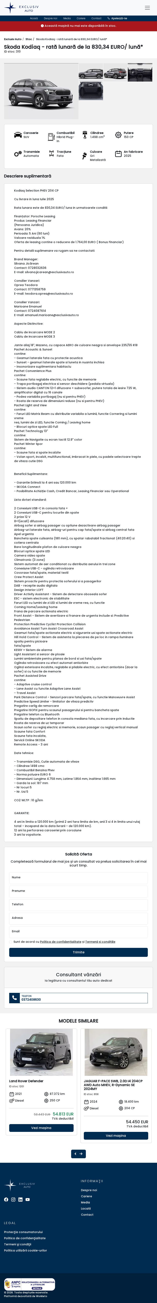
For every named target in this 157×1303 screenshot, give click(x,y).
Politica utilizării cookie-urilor (25, 1250)
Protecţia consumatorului (23, 1232)
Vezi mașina (41, 1128)
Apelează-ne (119, 18)
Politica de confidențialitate (60, 942)
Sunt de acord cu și (64, 942)
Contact (96, 18)
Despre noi (50, 18)
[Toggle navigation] (147, 8)
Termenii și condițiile (100, 942)
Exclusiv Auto (12, 39)
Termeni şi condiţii (17, 1244)
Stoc (29, 39)
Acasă (34, 18)
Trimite (78, 952)
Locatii (86, 1208)
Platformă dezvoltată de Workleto (25, 1296)
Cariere (81, 18)
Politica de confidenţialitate (25, 1238)
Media (67, 18)
